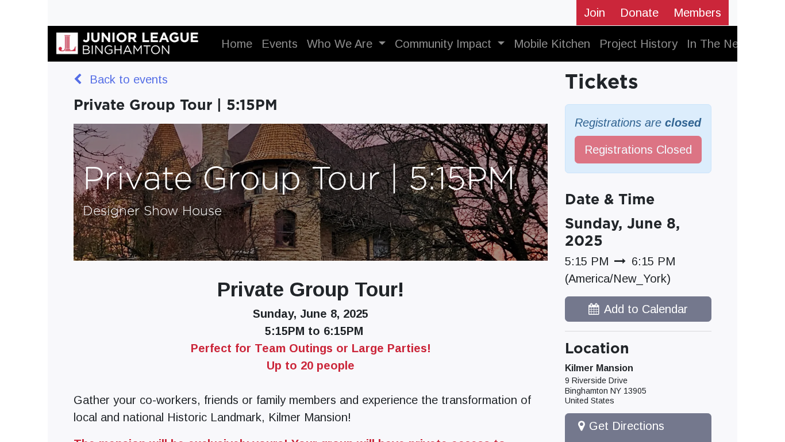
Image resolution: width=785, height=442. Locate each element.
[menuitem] (237, 44)
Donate (639, 12)
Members (697, 12)
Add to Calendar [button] (646, 309)
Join (594, 12)
